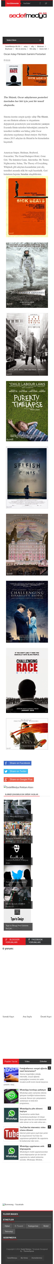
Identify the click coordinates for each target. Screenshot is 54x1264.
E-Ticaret (19, 1226)
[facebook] (40, 3)
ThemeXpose (28, 1251)
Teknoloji (9, 1231)
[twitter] (46, 3)
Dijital (7, 1226)
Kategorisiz (33, 1226)
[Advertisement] (29, 31)
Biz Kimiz (24, 1258)
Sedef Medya (26, 1249)
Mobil (45, 1226)
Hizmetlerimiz (37, 1258)
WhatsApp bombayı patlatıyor (33, 1090)
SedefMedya (12, 1258)
